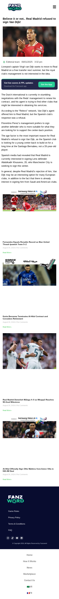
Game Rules (13, 511)
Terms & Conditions (16, 524)
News (29, 567)
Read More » (7, 253)
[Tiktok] (12, 538)
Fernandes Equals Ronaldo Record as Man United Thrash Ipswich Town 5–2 (26, 243)
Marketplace (29, 574)
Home (30, 555)
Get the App (46, 84)
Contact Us (29, 580)
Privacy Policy (14, 517)
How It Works (29, 561)
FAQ (10, 530)
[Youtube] (17, 538)
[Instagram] (8, 538)
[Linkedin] (21, 538)
